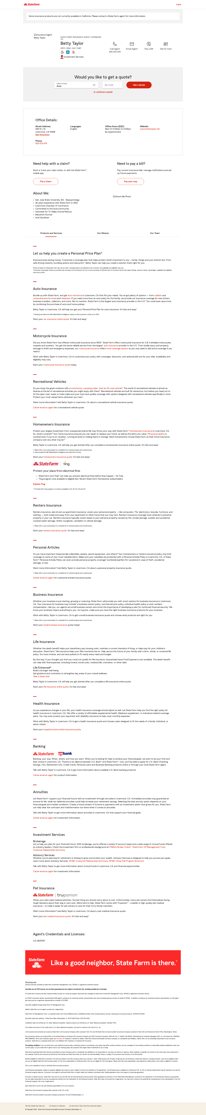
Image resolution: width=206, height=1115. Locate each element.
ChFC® (63, 48)
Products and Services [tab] (51, 233)
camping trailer (90, 388)
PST (121, 126)
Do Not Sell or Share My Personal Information (85, 1106)
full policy (59, 1038)
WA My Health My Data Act (35, 1106)
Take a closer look (41, 676)
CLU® (74, 48)
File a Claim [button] (45, 181)
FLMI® (79, 48)
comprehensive (40, 298)
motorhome (76, 388)
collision (158, 295)
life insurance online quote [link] (55, 687)
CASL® (68, 48)
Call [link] (35, 407)
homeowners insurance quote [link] (57, 457)
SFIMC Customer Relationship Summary (88, 861)
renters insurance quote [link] (55, 530)
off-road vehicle (113, 388)
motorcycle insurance (89, 348)
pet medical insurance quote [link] (57, 916)
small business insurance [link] (55, 625)
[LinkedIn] (68, 52)
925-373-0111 (41, 143)
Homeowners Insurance (140, 431)
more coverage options (117, 348)
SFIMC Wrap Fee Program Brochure (126, 861)
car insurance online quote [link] (56, 319)
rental (53, 298)
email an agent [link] (47, 407)
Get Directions (42, 135)
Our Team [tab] (155, 233)
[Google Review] (62, 52)
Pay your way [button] (130, 181)
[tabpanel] (103, 131)
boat (101, 388)
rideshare (65, 298)
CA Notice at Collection (57, 1106)
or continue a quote (103, 92)
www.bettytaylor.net (150, 129)
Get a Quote (139, 85)
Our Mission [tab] (103, 233)
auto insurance (75, 295)
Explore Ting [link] (39, 484)
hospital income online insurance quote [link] (62, 729)
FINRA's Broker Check (119, 847)
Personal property (156, 434)
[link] (131, 50)
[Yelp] (73, 52)
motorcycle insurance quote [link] (56, 365)
